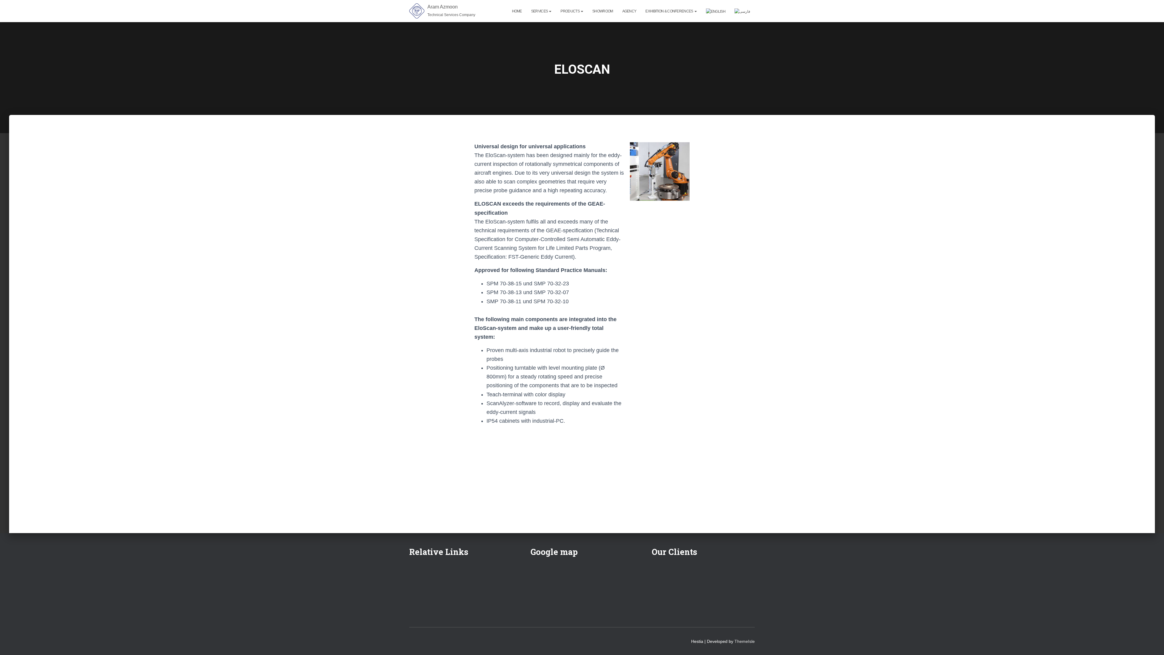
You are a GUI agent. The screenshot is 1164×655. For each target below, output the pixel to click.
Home (517, 11)
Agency (629, 11)
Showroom (602, 11)
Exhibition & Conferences (669, 11)
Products (570, 11)
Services (540, 11)
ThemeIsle (744, 641)
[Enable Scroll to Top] (1152, 642)
